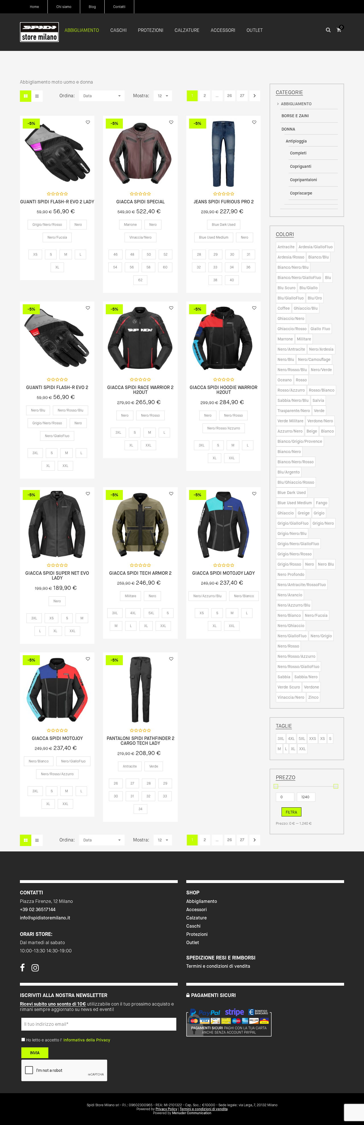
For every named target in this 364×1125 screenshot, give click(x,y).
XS (322, 738)
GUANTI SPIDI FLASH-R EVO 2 (57, 387)
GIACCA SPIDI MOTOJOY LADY (223, 573)
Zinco (313, 697)
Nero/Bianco (289, 615)
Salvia (318, 400)
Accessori (196, 909)
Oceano (285, 380)
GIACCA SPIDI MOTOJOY (57, 738)
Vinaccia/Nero (291, 697)
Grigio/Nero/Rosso (295, 554)
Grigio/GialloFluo (293, 523)
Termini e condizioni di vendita (218, 966)
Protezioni (197, 934)
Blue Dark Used (292, 492)
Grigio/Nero (323, 523)
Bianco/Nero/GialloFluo (299, 277)
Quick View (42, 175)
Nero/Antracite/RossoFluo (302, 584)
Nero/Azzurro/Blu (294, 605)
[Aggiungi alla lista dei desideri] (88, 122)
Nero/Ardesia (321, 349)
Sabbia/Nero (306, 677)
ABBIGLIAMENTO (296, 104)
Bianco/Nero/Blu (293, 267)
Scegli (57, 175)
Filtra (291, 812)
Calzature (196, 918)
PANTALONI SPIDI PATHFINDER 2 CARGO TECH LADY (140, 741)
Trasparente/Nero (294, 410)
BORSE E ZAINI (295, 115)
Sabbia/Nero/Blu (293, 400)
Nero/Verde (321, 369)
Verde (319, 410)
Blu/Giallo (308, 288)
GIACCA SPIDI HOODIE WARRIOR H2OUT (223, 390)
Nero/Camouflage (314, 359)
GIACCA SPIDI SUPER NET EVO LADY (57, 576)
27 (242, 95)
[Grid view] (25, 96)
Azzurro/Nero (290, 431)
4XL (291, 738)
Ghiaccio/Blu (306, 308)
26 (229, 95)
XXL (302, 748)
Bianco (327, 431)
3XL (281, 738)
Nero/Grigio (321, 636)
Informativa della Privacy (86, 1040)
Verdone (311, 687)
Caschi (193, 926)
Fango (321, 503)
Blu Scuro (286, 288)
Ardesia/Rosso (291, 257)
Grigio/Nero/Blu (292, 533)
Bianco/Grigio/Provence (300, 441)
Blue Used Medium (295, 503)
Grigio (319, 513)
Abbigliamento (201, 901)
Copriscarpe (301, 193)
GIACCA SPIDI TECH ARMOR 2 (140, 573)
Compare (72, 175)
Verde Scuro (289, 687)
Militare (304, 339)
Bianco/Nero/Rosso (296, 462)
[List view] (37, 96)
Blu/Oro (315, 298)
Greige (304, 513)
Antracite (286, 247)
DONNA (288, 129)
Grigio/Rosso (289, 564)
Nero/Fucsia (316, 615)
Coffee (284, 308)
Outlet (192, 942)
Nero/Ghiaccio (291, 625)
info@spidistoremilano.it (45, 918)
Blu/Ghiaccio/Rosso (296, 482)
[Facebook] (22, 969)
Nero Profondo (291, 574)
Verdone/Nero (320, 421)
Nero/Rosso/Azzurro (296, 656)
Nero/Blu (286, 359)
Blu (328, 277)
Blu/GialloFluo (291, 298)
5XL (302, 738)
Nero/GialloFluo (292, 636)
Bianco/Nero (289, 451)
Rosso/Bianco (321, 390)
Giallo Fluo (320, 328)
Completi (298, 153)
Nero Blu (326, 564)
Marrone (285, 339)
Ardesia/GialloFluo (316, 247)
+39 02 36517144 (37, 909)
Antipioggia (296, 141)
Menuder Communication (191, 1113)
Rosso (301, 380)
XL (293, 748)
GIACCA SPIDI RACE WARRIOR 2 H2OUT (140, 390)
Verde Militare (290, 421)
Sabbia (284, 677)
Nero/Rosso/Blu (292, 369)
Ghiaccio (286, 513)
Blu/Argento (289, 472)
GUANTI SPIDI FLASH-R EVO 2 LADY (57, 201)
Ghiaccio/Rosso (292, 328)
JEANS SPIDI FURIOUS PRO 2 (224, 201)
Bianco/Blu (318, 257)
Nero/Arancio (290, 595)
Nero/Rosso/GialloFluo (298, 666)
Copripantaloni (303, 179)
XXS (312, 738)
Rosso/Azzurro (291, 390)
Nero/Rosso (288, 646)
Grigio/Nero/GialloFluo (298, 543)
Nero (309, 564)
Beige (312, 431)
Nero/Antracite (291, 349)
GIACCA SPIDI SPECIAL (140, 201)
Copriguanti (300, 166)
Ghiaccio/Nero (291, 318)
